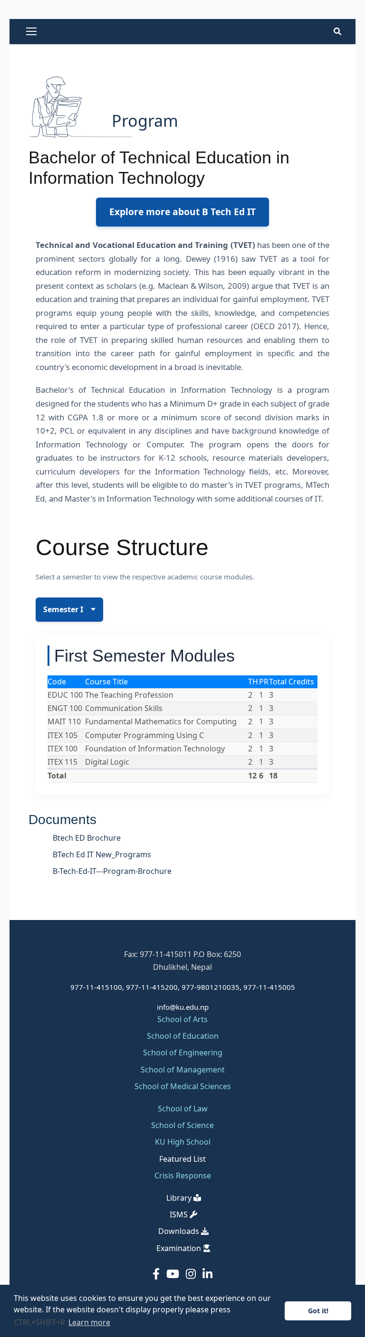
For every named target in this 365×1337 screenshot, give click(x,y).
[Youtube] (174, 1273)
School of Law (183, 1108)
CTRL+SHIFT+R (40, 1322)
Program (145, 121)
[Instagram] (192, 1273)
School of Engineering (182, 1052)
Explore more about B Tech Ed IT (182, 211)
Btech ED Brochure (87, 838)
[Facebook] (158, 1273)
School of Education (183, 1036)
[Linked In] (207, 1273)
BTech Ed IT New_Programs (102, 854)
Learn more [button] (89, 1322)
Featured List (182, 1159)
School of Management (183, 1069)
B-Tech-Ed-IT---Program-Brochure (112, 871)
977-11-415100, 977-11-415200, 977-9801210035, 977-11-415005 (182, 987)
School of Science (182, 1125)
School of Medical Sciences (182, 1086)
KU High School (183, 1142)
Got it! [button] (318, 1310)
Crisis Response (182, 1175)
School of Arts (182, 1019)
